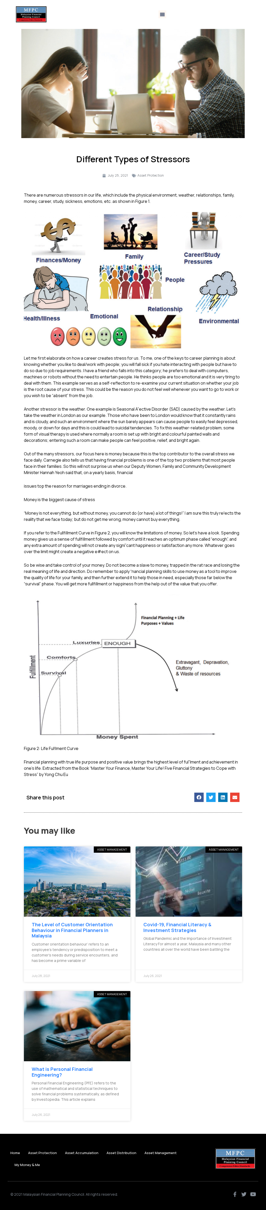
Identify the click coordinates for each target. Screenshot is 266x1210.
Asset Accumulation (81, 1152)
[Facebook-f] (234, 1194)
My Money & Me (27, 1164)
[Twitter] (244, 1194)
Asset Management (160, 1152)
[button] (162, 14)
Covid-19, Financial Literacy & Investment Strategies (177, 927)
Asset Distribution (121, 1152)
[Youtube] (253, 1194)
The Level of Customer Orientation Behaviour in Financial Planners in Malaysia (72, 930)
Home (15, 1152)
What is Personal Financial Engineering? (62, 1072)
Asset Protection (150, 175)
